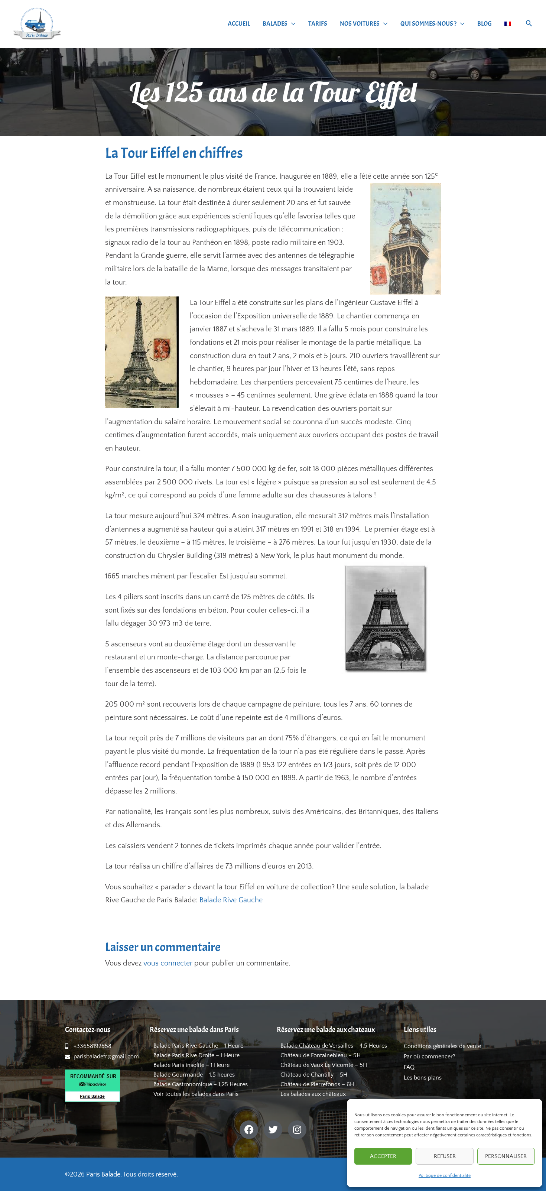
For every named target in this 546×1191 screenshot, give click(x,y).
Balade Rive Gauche (231, 900)
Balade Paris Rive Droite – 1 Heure (196, 1055)
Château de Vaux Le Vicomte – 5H (323, 1065)
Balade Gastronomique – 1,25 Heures (200, 1084)
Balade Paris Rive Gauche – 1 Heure (198, 1045)
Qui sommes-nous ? (428, 23)
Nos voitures (360, 23)
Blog (484, 23)
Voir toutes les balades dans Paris (195, 1094)
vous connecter (167, 963)
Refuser (445, 1156)
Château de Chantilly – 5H (313, 1074)
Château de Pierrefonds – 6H (317, 1084)
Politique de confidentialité (445, 1175)
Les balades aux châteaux (313, 1094)
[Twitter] (273, 1129)
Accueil (239, 23)
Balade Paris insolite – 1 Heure (191, 1065)
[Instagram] (297, 1129)
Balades (275, 23)
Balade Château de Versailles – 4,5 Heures (333, 1045)
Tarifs (317, 23)
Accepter (383, 1156)
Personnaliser (506, 1156)
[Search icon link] (529, 24)
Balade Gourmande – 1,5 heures (194, 1074)
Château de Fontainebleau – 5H (320, 1055)
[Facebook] (249, 1129)
